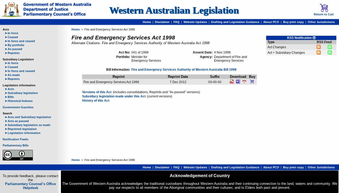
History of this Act (95, 100)
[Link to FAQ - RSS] (314, 37)
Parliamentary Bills (16, 145)
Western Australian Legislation (174, 10)
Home (147, 22)
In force (11, 33)
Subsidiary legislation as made (27, 125)
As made (12, 75)
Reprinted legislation (21, 129)
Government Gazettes (18, 107)
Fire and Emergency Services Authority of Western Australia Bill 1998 (184, 69)
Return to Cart (324, 14)
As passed (13, 49)
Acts (9, 89)
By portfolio (14, 45)
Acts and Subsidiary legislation (28, 117)
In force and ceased (20, 41)
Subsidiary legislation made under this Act (114, 96)
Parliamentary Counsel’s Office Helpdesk (30, 186)
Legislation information (23, 132)
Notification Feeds (15, 139)
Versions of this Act (96, 92)
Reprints (12, 53)
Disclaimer (162, 22)
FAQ (176, 22)
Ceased (11, 37)
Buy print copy (293, 22)
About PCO (271, 22)
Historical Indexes (19, 100)
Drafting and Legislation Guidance (235, 22)
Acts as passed (17, 121)
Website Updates (195, 22)
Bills (9, 96)
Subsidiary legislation (21, 93)
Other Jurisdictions (321, 22)
